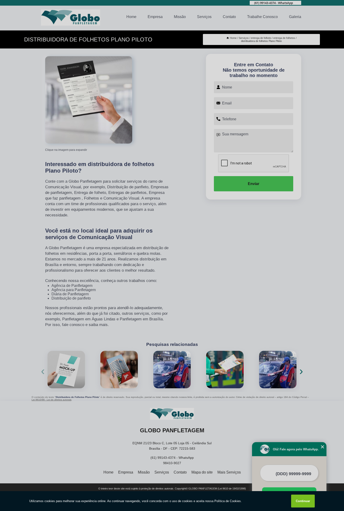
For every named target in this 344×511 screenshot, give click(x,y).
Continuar (303, 501)
